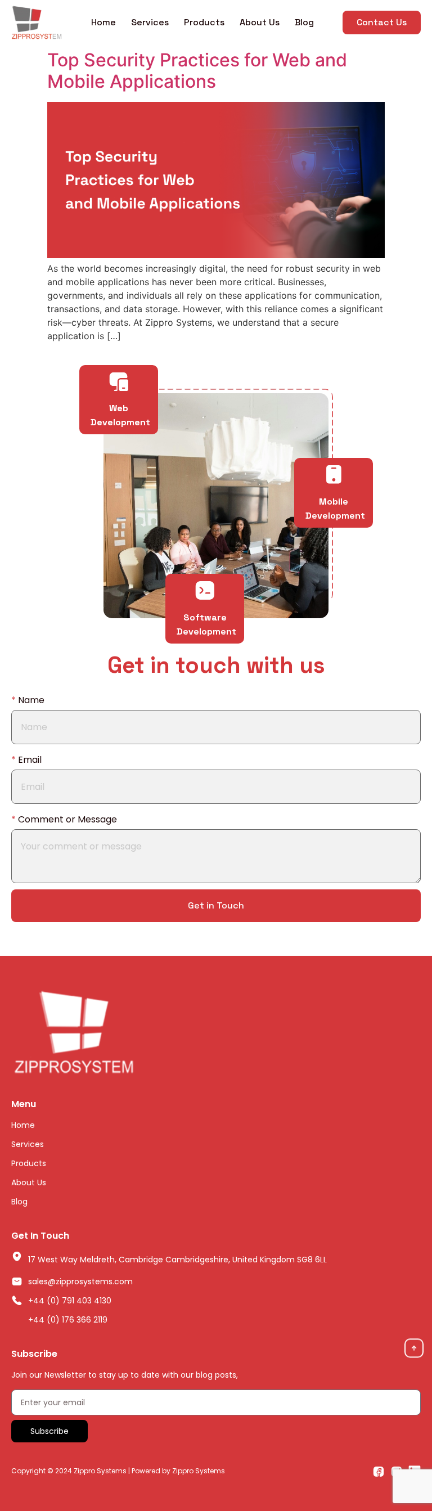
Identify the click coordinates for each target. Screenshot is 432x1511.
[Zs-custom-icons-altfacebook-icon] (378, 1471)
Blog (304, 22)
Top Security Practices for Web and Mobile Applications (197, 70)
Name (27, 700)
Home (103, 22)
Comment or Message (64, 819)
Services (150, 22)
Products (204, 22)
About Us (260, 22)
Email (26, 759)
